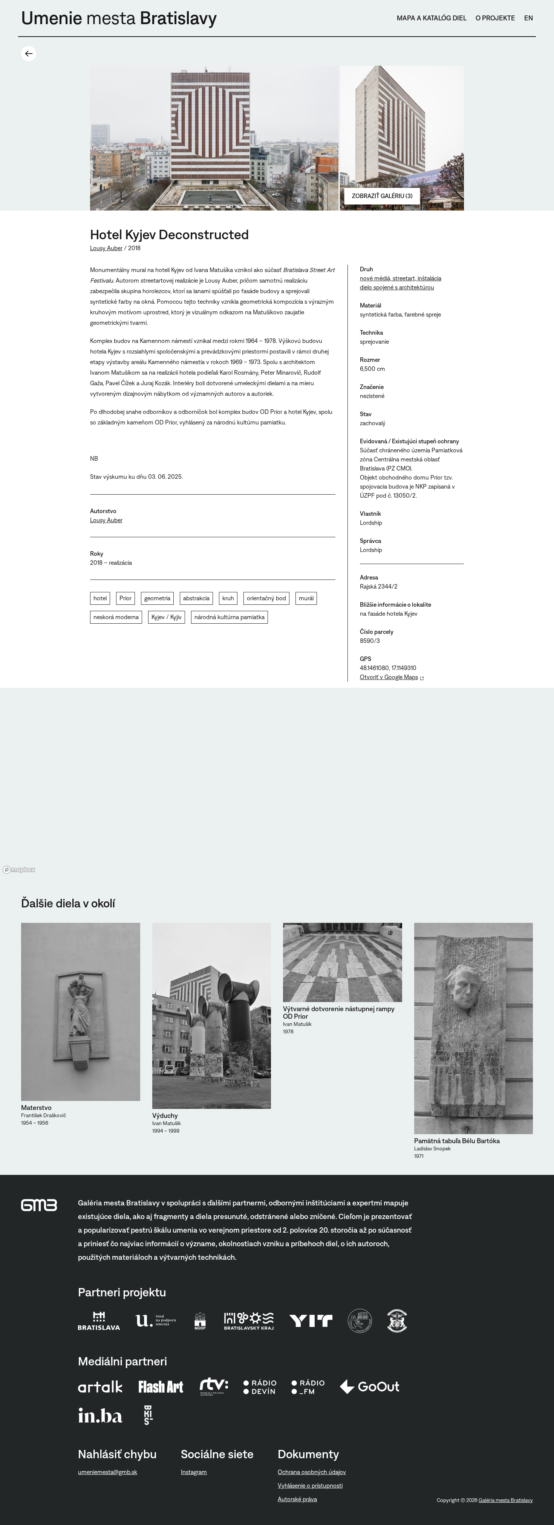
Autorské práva (297, 1499)
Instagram (194, 1472)
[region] (277, 782)
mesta (119, 18)
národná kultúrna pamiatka (229, 617)
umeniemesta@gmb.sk (107, 1472)
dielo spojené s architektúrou (397, 287)
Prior (125, 598)
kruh (228, 598)
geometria (157, 598)
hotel (100, 598)
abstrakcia (196, 598)
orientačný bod (266, 598)
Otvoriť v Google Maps (389, 677)
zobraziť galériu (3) (382, 196)
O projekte (495, 18)
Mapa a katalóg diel (432, 18)
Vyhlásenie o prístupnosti (310, 1485)
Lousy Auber (106, 248)
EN (528, 18)
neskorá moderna (116, 617)
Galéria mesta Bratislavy (506, 1500)
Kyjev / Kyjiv (167, 617)
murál (306, 598)
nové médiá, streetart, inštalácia (400, 278)
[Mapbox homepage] (18, 869)
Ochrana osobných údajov (312, 1472)
